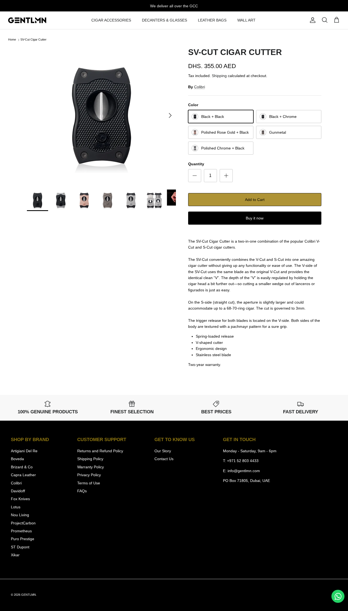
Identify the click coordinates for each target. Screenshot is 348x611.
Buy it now (254, 218)
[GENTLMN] (27, 20)
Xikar (15, 555)
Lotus (15, 507)
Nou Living (20, 515)
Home (12, 39)
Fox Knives (20, 499)
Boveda (17, 459)
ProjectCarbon (23, 523)
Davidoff (18, 491)
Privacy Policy (89, 475)
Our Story (162, 451)
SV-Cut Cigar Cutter (33, 39)
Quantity (196, 164)
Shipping (219, 76)
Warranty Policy (90, 467)
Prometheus (21, 531)
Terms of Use (88, 483)
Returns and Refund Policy (100, 451)
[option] (101, 115)
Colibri (199, 87)
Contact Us (163, 459)
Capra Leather (23, 475)
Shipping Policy (90, 459)
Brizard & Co (22, 467)
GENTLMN (28, 594)
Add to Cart (255, 199)
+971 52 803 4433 (243, 461)
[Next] (170, 115)
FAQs (82, 491)
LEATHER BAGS (212, 20)
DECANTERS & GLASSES (164, 20)
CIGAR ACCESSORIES (111, 20)
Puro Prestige (22, 539)
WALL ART (246, 20)
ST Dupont (20, 547)
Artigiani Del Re (24, 451)
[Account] (311, 20)
